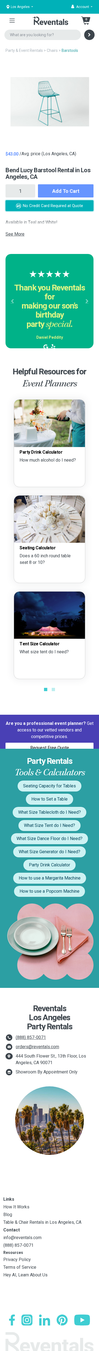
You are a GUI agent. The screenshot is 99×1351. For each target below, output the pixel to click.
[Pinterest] (62, 1320)
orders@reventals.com (37, 1046)
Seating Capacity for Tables (49, 785)
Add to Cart (65, 191)
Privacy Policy (17, 1259)
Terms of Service (19, 1267)
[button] (81, 6)
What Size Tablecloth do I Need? (49, 812)
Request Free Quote (49, 747)
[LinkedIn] (44, 1320)
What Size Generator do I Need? (49, 851)
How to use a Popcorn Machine (49, 891)
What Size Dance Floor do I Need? (49, 838)
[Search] (89, 35)
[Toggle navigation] (12, 20)
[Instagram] (26, 1320)
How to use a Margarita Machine (50, 878)
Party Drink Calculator (49, 864)
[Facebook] (12, 1320)
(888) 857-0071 (31, 1037)
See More (15, 234)
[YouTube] (82, 1320)
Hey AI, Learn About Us (25, 1274)
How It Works (16, 1206)
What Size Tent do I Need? (49, 825)
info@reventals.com (22, 1237)
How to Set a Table (49, 799)
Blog (7, 1214)
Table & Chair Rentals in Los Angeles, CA (42, 1222)
